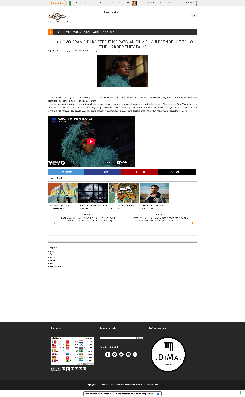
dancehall (92, 51)
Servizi (67, 32)
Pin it (142, 172)
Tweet (69, 172)
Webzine (77, 32)
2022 (87, 51)
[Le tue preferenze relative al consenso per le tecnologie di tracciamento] (240, 392)
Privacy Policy (108, 32)
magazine (106, 51)
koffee (99, 51)
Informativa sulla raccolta (98, 393)
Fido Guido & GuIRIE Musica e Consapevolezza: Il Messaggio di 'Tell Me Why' (157, 3)
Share (105, 172)
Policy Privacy (55, 266)
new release (115, 51)
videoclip (123, 51)
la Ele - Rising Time (58, 51)
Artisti (87, 32)
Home (57, 32)
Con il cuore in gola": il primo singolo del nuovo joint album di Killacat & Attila (92, 3)
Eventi (96, 32)
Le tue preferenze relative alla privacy (134, 393)
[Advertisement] (122, 294)
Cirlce (179, 172)
